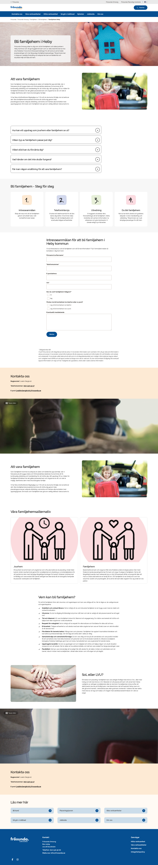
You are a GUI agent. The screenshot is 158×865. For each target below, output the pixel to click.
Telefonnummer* (52, 264)
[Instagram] (17, 859)
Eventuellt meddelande (55, 312)
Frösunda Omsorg (23, 19)
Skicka (51, 334)
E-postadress (51, 273)
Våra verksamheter (138, 845)
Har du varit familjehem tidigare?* (59, 292)
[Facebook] (12, 859)
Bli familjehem (43, 19)
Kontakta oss (136, 848)
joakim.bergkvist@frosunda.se (28, 391)
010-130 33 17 (29, 386)
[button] (145, 2)
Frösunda (13, 19)
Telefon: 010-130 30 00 (51, 850)
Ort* (47, 283)
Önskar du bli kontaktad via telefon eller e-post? (64, 302)
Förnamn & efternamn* (55, 255)
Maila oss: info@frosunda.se (53, 853)
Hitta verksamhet (138, 841)
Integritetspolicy (138, 852)
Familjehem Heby (54, 19)
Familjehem (33, 19)
